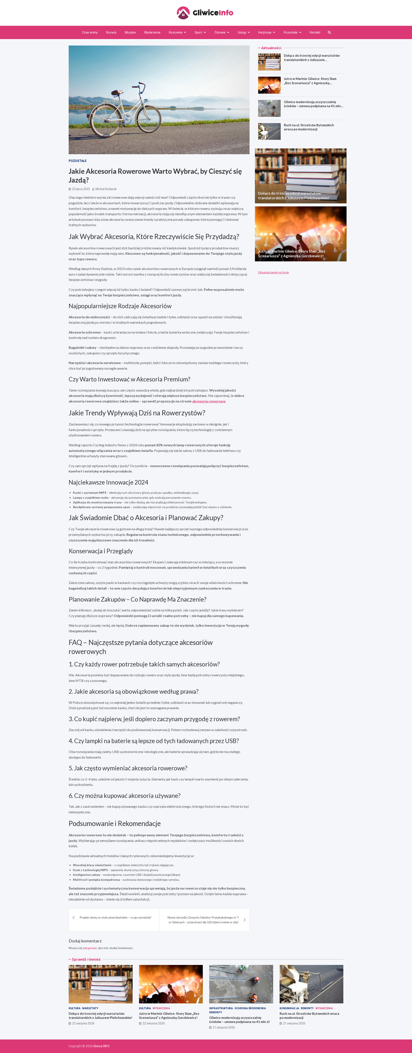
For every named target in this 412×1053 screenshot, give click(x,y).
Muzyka (130, 32)
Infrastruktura (221, 1008)
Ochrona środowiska (250, 1008)
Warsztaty (90, 1008)
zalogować (90, 948)
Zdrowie (220, 32)
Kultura (74, 1008)
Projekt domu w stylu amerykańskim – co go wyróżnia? (115, 917)
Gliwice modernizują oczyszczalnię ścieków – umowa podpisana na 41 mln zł (312, 106)
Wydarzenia (152, 32)
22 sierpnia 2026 (83, 1023)
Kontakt (315, 32)
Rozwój (111, 32)
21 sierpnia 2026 (224, 1027)
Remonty (215, 1012)
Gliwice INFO (101, 1046)
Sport (198, 32)
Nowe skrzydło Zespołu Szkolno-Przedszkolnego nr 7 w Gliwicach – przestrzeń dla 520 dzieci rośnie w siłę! (203, 920)
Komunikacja (289, 1008)
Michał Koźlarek (106, 189)
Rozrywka (175, 32)
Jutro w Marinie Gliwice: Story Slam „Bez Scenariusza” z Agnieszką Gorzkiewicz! (310, 83)
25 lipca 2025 (81, 189)
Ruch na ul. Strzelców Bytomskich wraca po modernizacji (309, 127)
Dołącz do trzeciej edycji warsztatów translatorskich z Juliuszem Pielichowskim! (312, 59)
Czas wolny (90, 32)
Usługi (242, 32)
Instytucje (264, 32)
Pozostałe (291, 32)
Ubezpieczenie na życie (273, 272)
